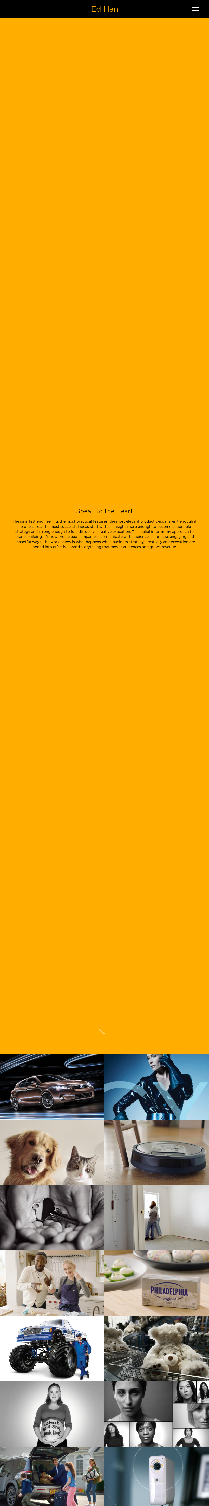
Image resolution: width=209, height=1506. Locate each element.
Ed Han (104, 9)
